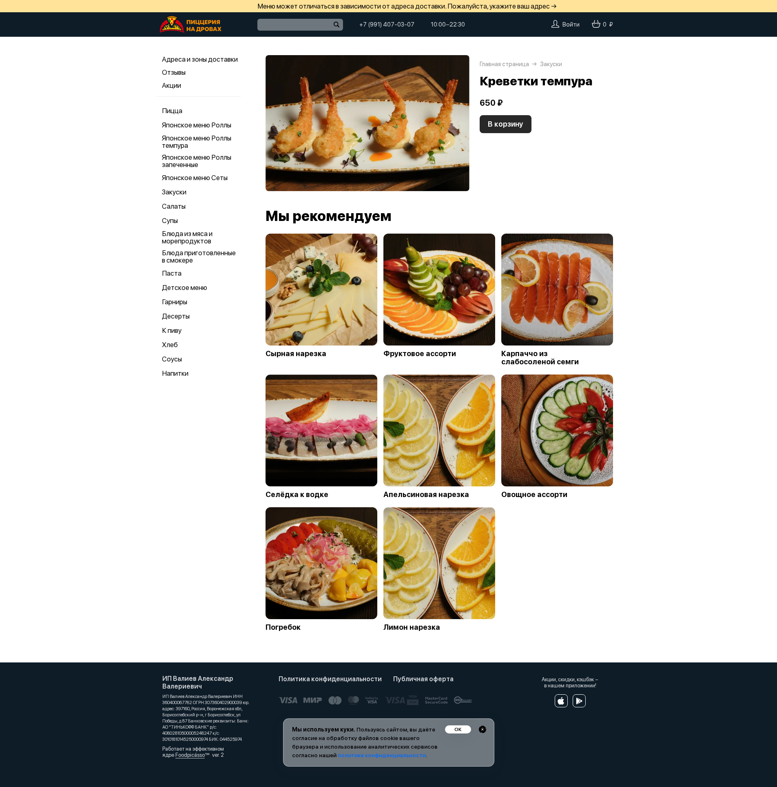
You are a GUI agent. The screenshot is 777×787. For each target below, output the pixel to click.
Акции (171, 85)
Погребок (283, 627)
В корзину (505, 124)
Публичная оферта (423, 679)
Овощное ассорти (534, 494)
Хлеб (170, 345)
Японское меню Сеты (195, 178)
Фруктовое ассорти (419, 354)
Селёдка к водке (297, 494)
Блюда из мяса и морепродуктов (187, 237)
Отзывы (174, 72)
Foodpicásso (190, 755)
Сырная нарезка (296, 354)
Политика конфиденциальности (330, 679)
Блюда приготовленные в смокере (199, 256)
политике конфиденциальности (382, 755)
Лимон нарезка (411, 627)
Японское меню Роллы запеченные (196, 161)
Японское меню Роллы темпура (196, 141)
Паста (172, 273)
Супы (170, 220)
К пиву (172, 330)
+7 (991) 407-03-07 (386, 24)
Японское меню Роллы (196, 125)
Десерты (176, 316)
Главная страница (504, 64)
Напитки (175, 373)
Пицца (172, 111)
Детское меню (184, 287)
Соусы (172, 359)
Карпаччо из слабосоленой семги (540, 358)
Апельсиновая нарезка (426, 494)
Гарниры (174, 302)
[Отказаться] (482, 729)
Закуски (174, 192)
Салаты (174, 206)
